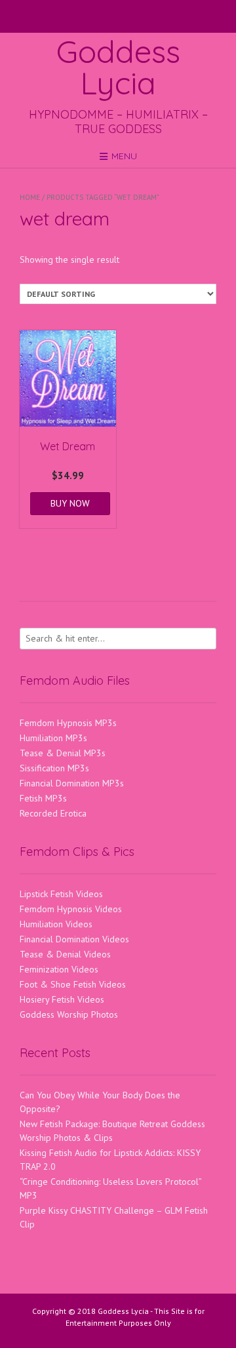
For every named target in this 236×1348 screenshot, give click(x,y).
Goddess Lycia (118, 66)
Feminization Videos (59, 969)
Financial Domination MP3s (72, 783)
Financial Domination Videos (74, 939)
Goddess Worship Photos (69, 1014)
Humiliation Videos (56, 924)
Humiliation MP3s (53, 738)
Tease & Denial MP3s (63, 753)
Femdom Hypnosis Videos (71, 909)
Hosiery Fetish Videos (62, 999)
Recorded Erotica (53, 813)
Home (30, 197)
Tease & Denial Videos (65, 954)
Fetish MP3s (43, 798)
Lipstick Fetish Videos (61, 894)
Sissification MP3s (54, 768)
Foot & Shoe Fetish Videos (73, 984)
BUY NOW (70, 503)
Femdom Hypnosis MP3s (68, 723)
